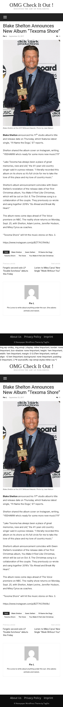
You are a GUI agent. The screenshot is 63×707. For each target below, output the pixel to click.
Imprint (48, 336)
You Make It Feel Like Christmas (41, 256)
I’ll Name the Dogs (45, 252)
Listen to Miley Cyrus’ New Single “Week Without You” (47, 269)
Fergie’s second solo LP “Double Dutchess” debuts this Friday (15, 270)
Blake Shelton (16, 252)
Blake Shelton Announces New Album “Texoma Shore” (31, 28)
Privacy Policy (32, 336)
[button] (5, 17)
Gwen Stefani (30, 252)
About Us (15, 336)
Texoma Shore (9, 256)
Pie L (5, 36)
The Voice (22, 256)
